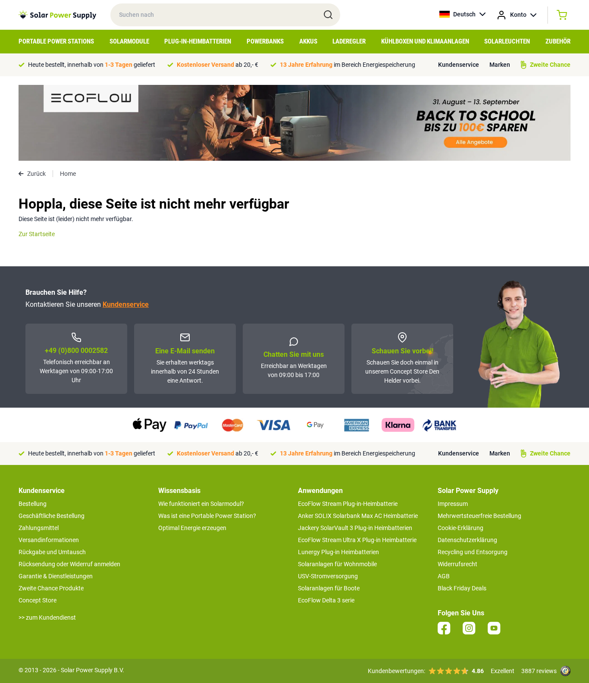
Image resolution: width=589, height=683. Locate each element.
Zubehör (557, 41)
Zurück (36, 173)
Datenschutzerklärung (467, 539)
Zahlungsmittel (39, 527)
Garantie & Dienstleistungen (56, 576)
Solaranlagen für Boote (329, 588)
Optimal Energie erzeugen (192, 527)
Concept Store (37, 600)
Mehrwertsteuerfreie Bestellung (479, 515)
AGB (444, 576)
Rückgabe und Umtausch (52, 552)
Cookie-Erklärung (460, 527)
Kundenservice (458, 64)
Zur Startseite (37, 234)
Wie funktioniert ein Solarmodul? (201, 503)
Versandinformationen (49, 539)
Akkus (308, 41)
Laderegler (349, 41)
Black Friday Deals (462, 588)
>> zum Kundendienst (47, 617)
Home (68, 173)
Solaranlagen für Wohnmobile (337, 564)
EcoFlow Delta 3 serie (326, 600)
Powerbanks (265, 41)
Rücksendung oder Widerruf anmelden (69, 564)
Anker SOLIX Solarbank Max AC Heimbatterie (358, 515)
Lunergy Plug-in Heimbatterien (338, 552)
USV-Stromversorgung (328, 576)
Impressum (453, 503)
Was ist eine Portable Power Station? (207, 515)
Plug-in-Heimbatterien (197, 41)
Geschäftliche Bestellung (52, 515)
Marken (499, 64)
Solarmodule (129, 41)
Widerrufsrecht (457, 564)
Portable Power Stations (56, 41)
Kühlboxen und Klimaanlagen (425, 41)
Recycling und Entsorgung (473, 552)
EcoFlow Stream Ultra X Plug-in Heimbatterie (357, 539)
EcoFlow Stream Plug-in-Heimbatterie (348, 503)
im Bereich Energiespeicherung (347, 64)
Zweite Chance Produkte (51, 588)
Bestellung (33, 503)
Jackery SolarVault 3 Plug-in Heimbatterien (355, 527)
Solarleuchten (507, 41)
